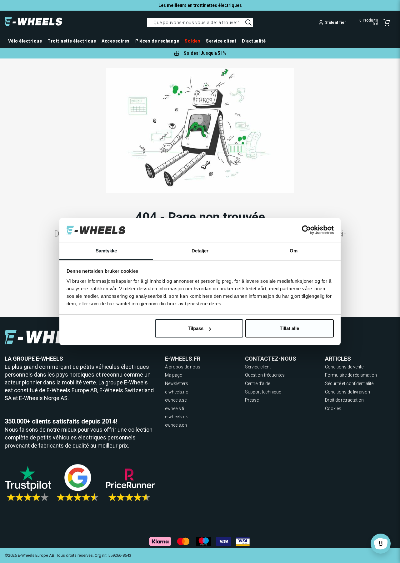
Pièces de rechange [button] (157, 40)
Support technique (263, 391)
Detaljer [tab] (200, 250)
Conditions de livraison (347, 391)
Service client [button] (221, 40)
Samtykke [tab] (106, 250)
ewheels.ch (176, 425)
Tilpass (195, 328)
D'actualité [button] (254, 40)
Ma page (173, 375)
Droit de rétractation (344, 400)
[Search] (248, 22)
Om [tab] (294, 250)
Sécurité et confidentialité (349, 383)
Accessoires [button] (115, 40)
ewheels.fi (174, 408)
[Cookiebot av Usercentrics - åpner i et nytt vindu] (306, 230)
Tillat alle (289, 328)
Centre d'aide (257, 383)
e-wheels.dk (176, 416)
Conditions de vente (344, 366)
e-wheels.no (176, 391)
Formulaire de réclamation (351, 375)
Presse (252, 400)
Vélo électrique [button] (25, 40)
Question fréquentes (265, 375)
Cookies (333, 408)
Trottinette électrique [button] (72, 40)
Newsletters (176, 383)
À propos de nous (182, 366)
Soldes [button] (192, 40)
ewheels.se (176, 400)
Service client (258, 366)
